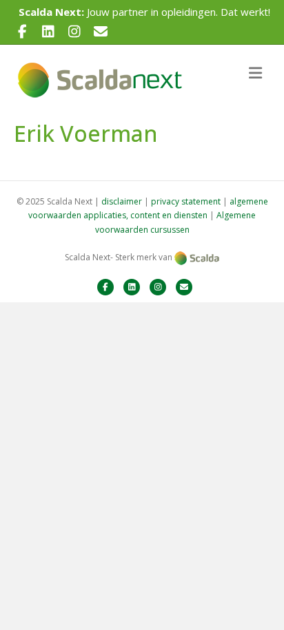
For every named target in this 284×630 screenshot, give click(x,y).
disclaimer (121, 201)
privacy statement (186, 201)
